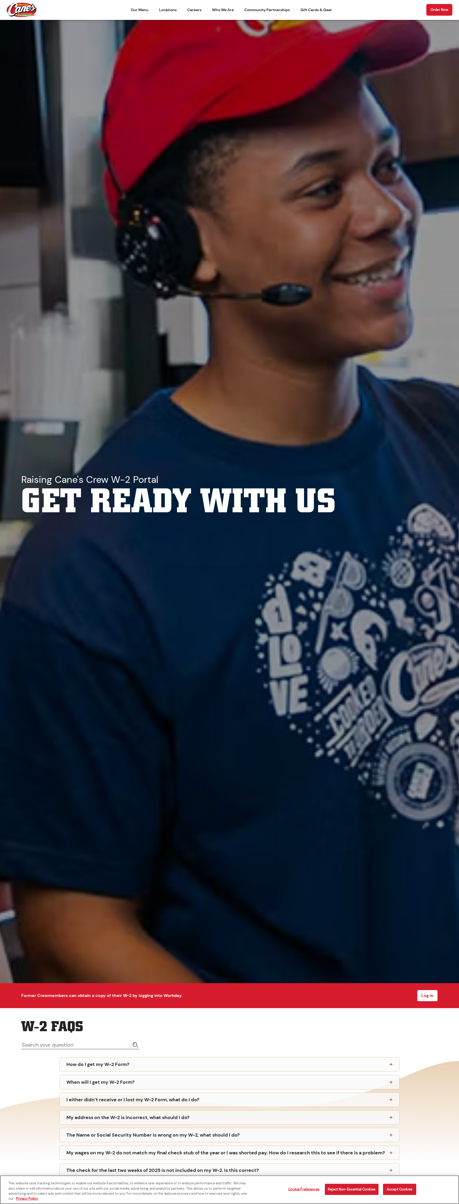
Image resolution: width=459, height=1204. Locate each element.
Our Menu (139, 9)
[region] (229, 1189)
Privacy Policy (27, 1198)
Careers (194, 9)
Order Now (439, 9)
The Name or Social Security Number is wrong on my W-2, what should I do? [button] (153, 1135)
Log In (427, 995)
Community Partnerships (267, 9)
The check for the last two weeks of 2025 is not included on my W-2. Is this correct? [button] (162, 1170)
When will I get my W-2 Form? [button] (100, 1082)
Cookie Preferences (304, 1189)
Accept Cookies (400, 1189)
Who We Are (223, 9)
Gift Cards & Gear (316, 9)
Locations (168, 9)
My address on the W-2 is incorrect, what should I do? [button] (127, 1117)
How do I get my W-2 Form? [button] (97, 1064)
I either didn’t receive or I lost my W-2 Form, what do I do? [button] (132, 1100)
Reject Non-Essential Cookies (352, 1189)
